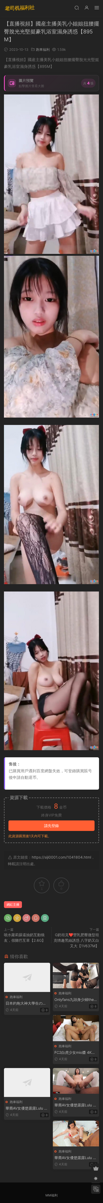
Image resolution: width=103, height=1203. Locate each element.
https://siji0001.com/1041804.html (61, 857)
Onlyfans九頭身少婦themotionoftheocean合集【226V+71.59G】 (75, 999)
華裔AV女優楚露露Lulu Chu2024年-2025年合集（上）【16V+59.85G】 (26, 1108)
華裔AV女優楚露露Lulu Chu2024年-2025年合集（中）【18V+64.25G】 (75, 1105)
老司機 (20, 8)
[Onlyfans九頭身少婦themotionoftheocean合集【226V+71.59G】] (76, 975)
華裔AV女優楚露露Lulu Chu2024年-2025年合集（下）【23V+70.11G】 (75, 1157)
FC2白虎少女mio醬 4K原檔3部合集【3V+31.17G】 (75, 1052)
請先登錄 (51, 825)
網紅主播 (13, 904)
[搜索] (76, 7)
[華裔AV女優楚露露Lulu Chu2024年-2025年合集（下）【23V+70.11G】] (76, 1133)
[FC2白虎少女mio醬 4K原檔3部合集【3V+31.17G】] (76, 1028)
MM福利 (51, 1195)
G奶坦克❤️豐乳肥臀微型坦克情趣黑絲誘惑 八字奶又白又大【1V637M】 (76, 940)
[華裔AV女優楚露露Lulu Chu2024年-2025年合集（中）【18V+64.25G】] (76, 1081)
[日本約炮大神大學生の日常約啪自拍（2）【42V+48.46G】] (27, 977)
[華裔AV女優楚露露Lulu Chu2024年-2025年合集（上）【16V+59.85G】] (27, 1082)
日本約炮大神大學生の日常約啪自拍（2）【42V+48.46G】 (27, 1003)
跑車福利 (43, 49)
